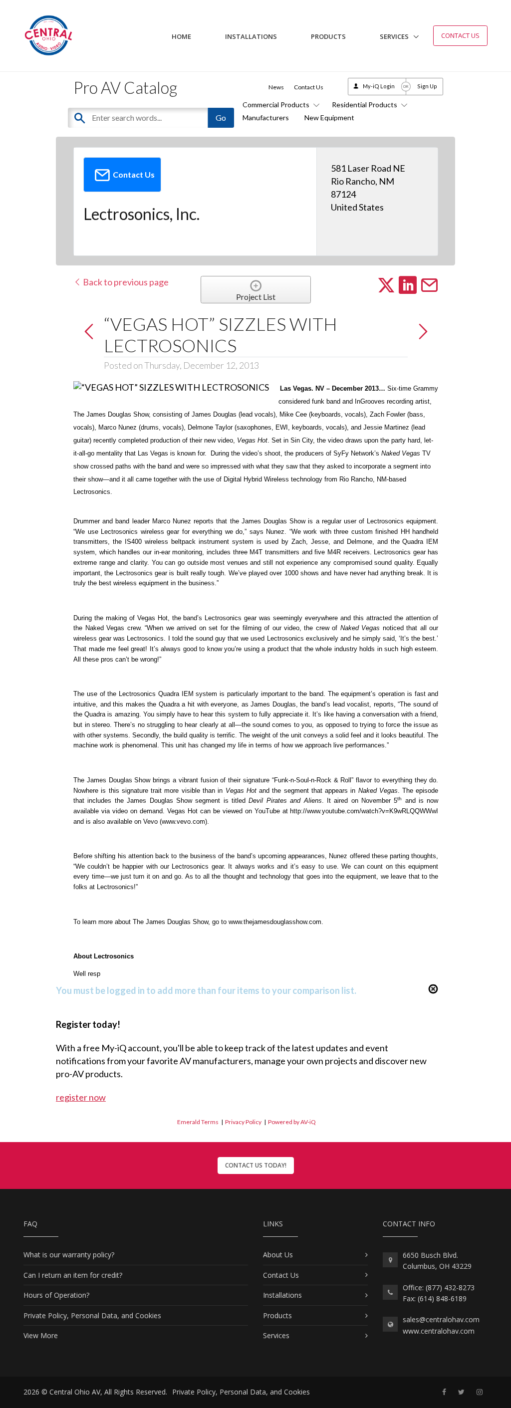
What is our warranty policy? (68, 1254)
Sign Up (427, 86)
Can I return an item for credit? (72, 1275)
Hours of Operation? (56, 1295)
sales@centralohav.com (441, 1319)
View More (40, 1335)
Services (394, 36)
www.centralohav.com (439, 1331)
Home (181, 36)
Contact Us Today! (255, 1165)
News (276, 87)
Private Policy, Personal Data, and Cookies (92, 1315)
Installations (251, 36)
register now (81, 1097)
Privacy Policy (243, 1122)
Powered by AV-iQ (292, 1122)
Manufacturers (266, 117)
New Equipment (329, 117)
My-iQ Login (379, 86)
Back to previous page (125, 281)
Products (328, 36)
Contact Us (460, 35)
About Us (278, 1254)
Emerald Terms (198, 1122)
